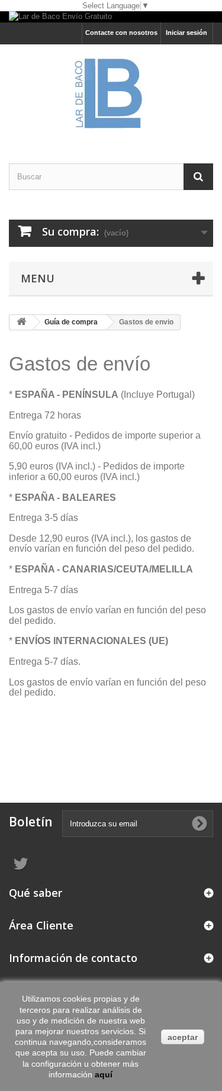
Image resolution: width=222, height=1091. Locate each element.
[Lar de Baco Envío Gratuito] (111, 16)
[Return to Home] (21, 322)
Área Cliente (41, 925)
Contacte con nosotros (121, 32)
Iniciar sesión (186, 32)
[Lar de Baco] (111, 93)
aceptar (183, 1037)
